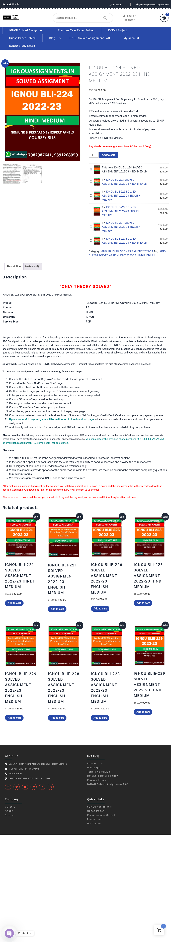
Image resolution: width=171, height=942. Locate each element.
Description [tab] (14, 266)
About (9, 811)
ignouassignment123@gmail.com (153, 5)
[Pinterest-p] (34, 787)
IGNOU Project (117, 30)
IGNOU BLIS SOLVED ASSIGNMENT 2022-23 (127, 251)
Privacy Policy (96, 780)
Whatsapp (94, 767)
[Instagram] (42, 787)
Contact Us (94, 763)
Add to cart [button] (14, 603)
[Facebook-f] (8, 787)
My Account (95, 823)
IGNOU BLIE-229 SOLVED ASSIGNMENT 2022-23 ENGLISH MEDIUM (121, 211)
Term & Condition (98, 771)
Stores (9, 815)
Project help (95, 819)
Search (104, 18)
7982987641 (118, 5)
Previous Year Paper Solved (76, 30)
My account (131, 38)
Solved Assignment (100, 806)
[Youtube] (25, 787)
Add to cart (108, 155)
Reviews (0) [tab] (32, 266)
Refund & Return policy (102, 776)
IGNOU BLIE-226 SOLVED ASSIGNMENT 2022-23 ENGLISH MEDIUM (121, 195)
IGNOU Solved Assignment (26, 30)
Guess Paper (95, 811)
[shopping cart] (164, 18)
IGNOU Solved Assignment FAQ (89, 38)
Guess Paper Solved (22, 38)
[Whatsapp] (51, 787)
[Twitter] (17, 787)
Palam (7, 4)
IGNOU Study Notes (22, 45)
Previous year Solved (101, 815)
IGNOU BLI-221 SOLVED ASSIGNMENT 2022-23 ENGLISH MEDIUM (121, 226)
